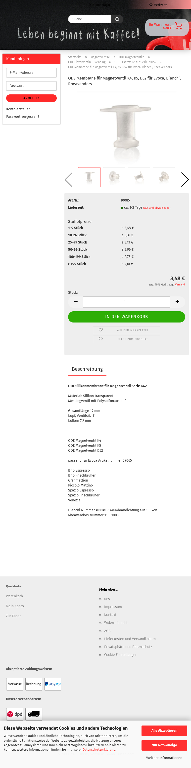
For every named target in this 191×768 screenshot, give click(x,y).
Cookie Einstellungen (120, 655)
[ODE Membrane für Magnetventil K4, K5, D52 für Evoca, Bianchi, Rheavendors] (126, 128)
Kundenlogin (100, 5)
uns (107, 599)
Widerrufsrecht (116, 623)
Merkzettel (160, 5)
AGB (107, 631)
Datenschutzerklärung (99, 749)
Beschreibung (87, 369)
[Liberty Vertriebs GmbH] (17, 19)
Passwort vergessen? (22, 117)
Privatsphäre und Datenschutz (128, 647)
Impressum (113, 607)
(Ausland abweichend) (157, 207)
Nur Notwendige (164, 745)
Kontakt (110, 615)
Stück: (73, 292)
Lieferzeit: (76, 207)
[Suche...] (117, 19)
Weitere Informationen (164, 758)
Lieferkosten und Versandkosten (130, 639)
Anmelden (31, 98)
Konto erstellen (18, 109)
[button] (185, 179)
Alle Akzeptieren (164, 730)
